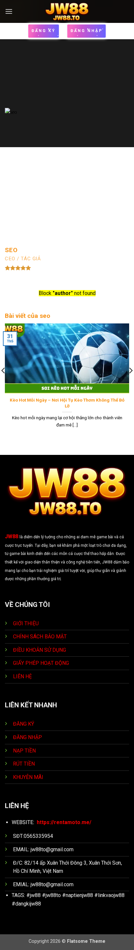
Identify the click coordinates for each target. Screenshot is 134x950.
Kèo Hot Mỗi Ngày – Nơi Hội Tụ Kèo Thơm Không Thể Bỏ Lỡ (67, 402)
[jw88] (67, 11)
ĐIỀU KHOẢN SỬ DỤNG (39, 650)
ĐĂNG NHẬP (27, 737)
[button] (9, 11)
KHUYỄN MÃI (29, 777)
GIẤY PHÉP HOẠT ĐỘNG (41, 663)
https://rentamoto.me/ (64, 822)
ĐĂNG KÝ (23, 724)
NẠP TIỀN (25, 751)
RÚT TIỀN (24, 764)
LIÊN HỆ (22, 676)
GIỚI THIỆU (26, 623)
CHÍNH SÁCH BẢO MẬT (40, 636)
